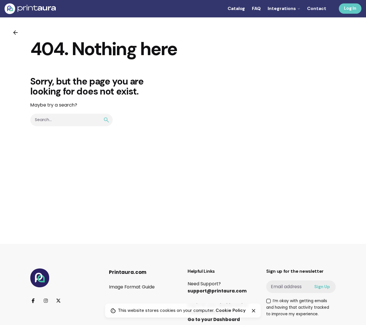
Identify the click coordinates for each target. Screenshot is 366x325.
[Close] (253, 310)
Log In (350, 8)
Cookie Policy (231, 310)
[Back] (15, 33)
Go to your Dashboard (214, 319)
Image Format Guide (132, 287)
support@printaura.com (217, 291)
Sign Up (322, 287)
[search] (106, 120)
